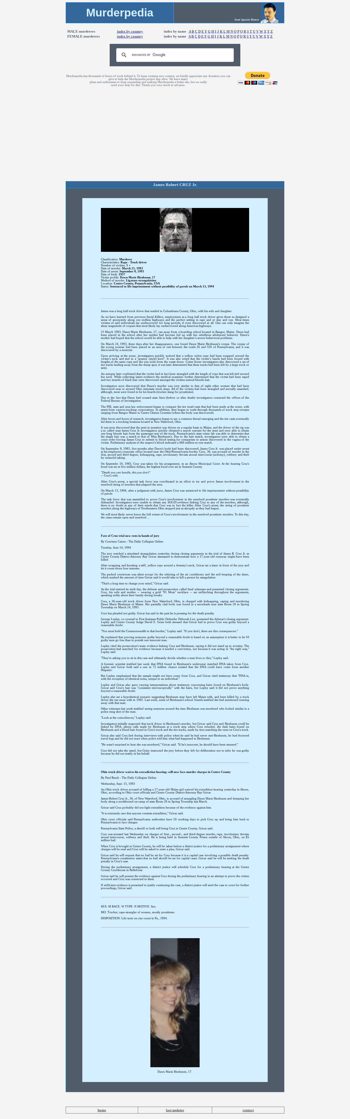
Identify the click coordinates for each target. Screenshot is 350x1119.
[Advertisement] (175, 140)
